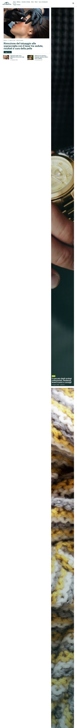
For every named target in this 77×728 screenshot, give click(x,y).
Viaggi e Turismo (16, 4)
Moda (32, 2)
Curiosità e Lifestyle (26, 2)
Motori (36, 2)
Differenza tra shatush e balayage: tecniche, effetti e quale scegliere (41, 57)
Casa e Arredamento (43, 2)
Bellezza (18, 2)
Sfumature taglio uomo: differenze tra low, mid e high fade (17, 57)
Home (14, 2)
